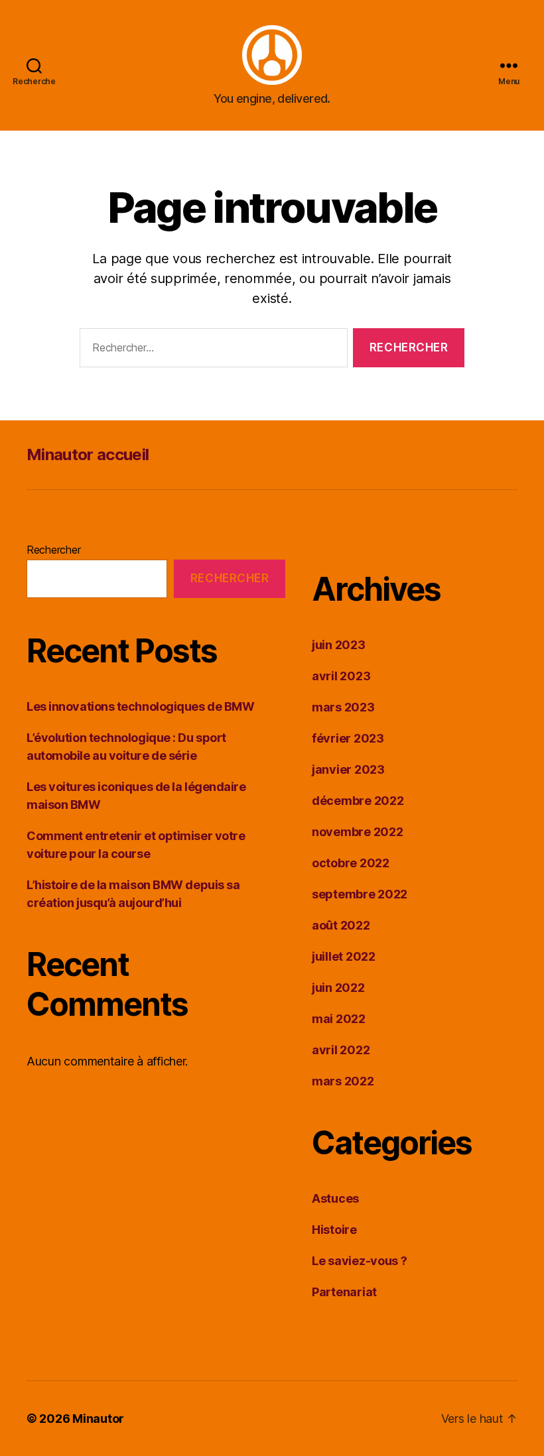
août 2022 (341, 925)
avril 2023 (341, 676)
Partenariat (344, 1292)
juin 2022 (338, 988)
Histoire (334, 1230)
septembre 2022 (359, 894)
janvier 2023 (348, 769)
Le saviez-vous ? (359, 1261)
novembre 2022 (357, 832)
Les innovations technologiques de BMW (140, 706)
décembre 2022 (358, 801)
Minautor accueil (88, 454)
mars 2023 (343, 707)
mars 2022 (343, 1081)
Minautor (98, 1419)
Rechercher (53, 549)
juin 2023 (339, 645)
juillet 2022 (343, 956)
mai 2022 (339, 1019)
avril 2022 (341, 1050)
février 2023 (348, 738)
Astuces (335, 1198)
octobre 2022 (350, 863)
